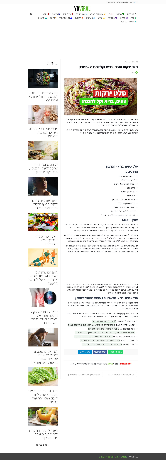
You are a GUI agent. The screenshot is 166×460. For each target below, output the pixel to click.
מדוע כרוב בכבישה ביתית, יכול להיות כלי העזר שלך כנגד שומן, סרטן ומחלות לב (105, 332)
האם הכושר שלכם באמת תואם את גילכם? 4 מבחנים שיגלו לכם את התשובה (43, 277)
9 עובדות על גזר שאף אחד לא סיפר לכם (103, 329)
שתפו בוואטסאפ (116, 352)
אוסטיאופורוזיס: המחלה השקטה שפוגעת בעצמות (43, 132)
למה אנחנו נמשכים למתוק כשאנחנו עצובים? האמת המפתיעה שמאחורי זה (44, 356)
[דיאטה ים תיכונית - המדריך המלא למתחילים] (43, 222)
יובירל (133, 72)
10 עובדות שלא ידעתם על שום (104, 321)
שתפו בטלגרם (85, 352)
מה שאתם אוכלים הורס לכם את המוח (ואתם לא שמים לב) (43, 96)
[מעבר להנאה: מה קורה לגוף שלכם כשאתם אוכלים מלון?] (43, 416)
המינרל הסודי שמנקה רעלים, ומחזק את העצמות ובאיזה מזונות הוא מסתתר (44, 317)
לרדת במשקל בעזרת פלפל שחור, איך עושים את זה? (100, 340)
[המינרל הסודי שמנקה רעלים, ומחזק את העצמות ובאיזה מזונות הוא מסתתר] (43, 297)
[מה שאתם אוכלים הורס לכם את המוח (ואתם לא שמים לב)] (43, 78)
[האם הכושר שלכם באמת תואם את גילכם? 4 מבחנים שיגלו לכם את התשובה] (43, 257)
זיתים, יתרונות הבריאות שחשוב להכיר (120, 375)
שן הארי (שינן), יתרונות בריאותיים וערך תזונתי (84, 375)
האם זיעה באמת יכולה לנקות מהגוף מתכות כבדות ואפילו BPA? (44, 204)
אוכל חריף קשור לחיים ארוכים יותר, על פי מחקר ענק (102, 344)
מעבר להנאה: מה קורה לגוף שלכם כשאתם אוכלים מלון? (43, 434)
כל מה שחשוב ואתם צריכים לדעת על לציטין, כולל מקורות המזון (43, 168)
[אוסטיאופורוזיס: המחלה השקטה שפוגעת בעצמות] (43, 114)
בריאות (110, 364)
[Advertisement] (83, 42)
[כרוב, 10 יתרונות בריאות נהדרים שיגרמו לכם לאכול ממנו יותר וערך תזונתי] (43, 376)
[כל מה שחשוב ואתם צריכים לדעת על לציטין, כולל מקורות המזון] (43, 150)
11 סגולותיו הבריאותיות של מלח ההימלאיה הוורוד (93, 336)
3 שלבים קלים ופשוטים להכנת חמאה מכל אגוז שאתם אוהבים (91, 325)
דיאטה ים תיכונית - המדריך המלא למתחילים (46, 240)
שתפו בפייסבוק (100, 352)
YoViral (133, 456)
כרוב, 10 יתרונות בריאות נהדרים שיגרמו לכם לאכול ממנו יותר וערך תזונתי (43, 396)
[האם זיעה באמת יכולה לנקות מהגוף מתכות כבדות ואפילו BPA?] (43, 186)
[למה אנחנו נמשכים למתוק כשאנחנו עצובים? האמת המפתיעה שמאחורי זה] (43, 337)
